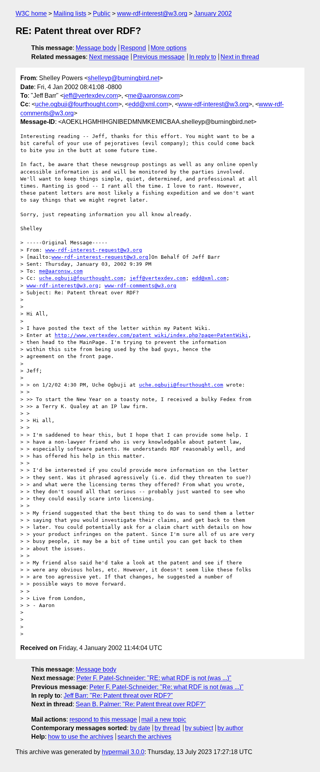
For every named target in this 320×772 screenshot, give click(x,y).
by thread (167, 728)
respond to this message (103, 719)
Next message (109, 57)
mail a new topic (163, 719)
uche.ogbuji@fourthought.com (76, 104)
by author (230, 728)
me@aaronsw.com (154, 95)
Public (101, 13)
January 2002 (213, 13)
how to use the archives (80, 736)
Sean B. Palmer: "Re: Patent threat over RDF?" (141, 704)
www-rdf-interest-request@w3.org (93, 250)
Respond (133, 48)
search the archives (144, 736)
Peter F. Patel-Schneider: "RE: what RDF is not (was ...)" (153, 678)
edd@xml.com (148, 104)
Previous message (159, 57)
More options (169, 48)
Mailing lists (69, 13)
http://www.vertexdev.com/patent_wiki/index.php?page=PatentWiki (151, 335)
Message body (96, 48)
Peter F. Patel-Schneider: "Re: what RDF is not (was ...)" (166, 687)
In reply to (202, 57)
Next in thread (239, 57)
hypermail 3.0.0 (123, 752)
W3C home (31, 13)
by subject (199, 728)
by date (140, 728)
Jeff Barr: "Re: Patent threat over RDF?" (118, 695)
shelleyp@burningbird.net (123, 78)
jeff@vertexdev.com (91, 95)
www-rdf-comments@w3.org (140, 285)
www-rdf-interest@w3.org (152, 13)
